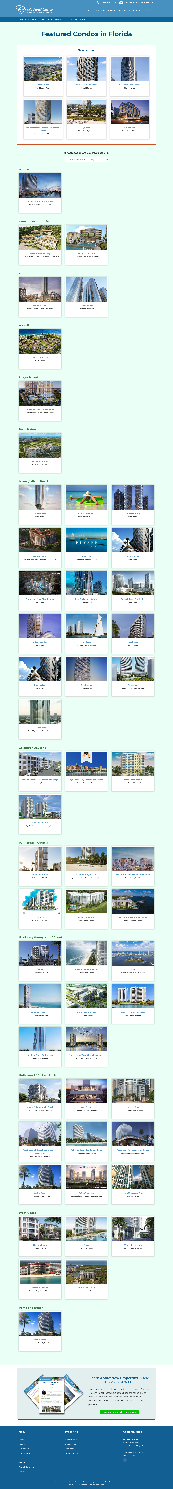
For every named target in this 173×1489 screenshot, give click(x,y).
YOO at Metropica (86, 1193)
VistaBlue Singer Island (86, 875)
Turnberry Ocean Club (40, 1012)
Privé (133, 969)
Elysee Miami (86, 556)
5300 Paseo (133, 642)
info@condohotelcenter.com (139, 2)
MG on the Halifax (40, 823)
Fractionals (69, 1449)
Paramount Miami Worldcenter (40, 599)
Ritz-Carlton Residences (86, 969)
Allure (86, 1245)
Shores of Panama (40, 1288)
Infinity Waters (86, 305)
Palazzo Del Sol (40, 556)
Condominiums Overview (50, 19)
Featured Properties (28, 19)
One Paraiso (86, 685)
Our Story (23, 1444)
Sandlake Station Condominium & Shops (40, 780)
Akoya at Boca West (86, 917)
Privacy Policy (24, 1453)
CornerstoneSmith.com (96, 1484)
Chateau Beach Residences (40, 1055)
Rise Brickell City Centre (86, 599)
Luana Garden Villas (40, 357)
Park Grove (86, 642)
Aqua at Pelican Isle (86, 1288)
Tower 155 (40, 917)
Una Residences (40, 513)
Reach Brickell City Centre (133, 599)
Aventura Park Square (86, 1012)
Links (21, 1458)
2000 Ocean (86, 1107)
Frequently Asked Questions (74, 19)
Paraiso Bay (133, 685)
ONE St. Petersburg (133, 1245)
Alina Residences (40, 461)
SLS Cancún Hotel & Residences (40, 201)
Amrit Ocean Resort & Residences (40, 409)
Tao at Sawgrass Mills (133, 1193)
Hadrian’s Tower (40, 305)
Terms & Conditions (26, 1467)
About (136, 10)
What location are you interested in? (86, 152)
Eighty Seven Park (86, 513)
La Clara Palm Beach (40, 875)
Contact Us (147, 10)
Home (82, 10)
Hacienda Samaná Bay (40, 253)
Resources (124, 10)
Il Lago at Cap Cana (86, 253)
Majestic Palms (40, 1245)
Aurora (40, 969)
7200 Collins (43, 85)
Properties (93, 10)
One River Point (133, 513)
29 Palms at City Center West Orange (86, 780)
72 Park (86, 128)
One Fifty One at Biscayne (133, 1012)
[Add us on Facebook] (125, 1460)
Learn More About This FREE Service (119, 1412)
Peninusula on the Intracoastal (133, 917)
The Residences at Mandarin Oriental (133, 875)
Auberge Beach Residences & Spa (86, 1150)
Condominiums (71, 1444)
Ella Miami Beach (130, 128)
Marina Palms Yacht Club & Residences (86, 1055)
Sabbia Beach (40, 1193)
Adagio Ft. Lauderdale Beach (40, 1107)
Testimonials (24, 1449)
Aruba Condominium (133, 780)
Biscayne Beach (40, 728)
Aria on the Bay (40, 642)
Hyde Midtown (132, 556)
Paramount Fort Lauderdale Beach (133, 1150)
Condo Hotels (71, 1440)
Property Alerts (108, 10)
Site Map (22, 1462)
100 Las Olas (133, 1107)
